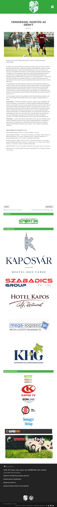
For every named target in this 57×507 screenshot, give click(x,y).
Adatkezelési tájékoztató (39, 505)
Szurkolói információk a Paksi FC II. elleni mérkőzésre (16, 486)
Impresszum (18, 505)
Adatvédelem (30, 505)
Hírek (9, 470)
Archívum (24, 505)
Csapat (17, 470)
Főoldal (5, 470)
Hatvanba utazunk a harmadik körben (12, 479)
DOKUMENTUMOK (32, 470)
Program (13, 470)
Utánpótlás (43, 470)
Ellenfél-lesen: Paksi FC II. (9, 482)
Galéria (38, 470)
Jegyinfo (22, 470)
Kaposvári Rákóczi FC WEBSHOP (28, 218)
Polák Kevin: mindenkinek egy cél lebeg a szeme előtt (16, 475)
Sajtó (26, 470)
